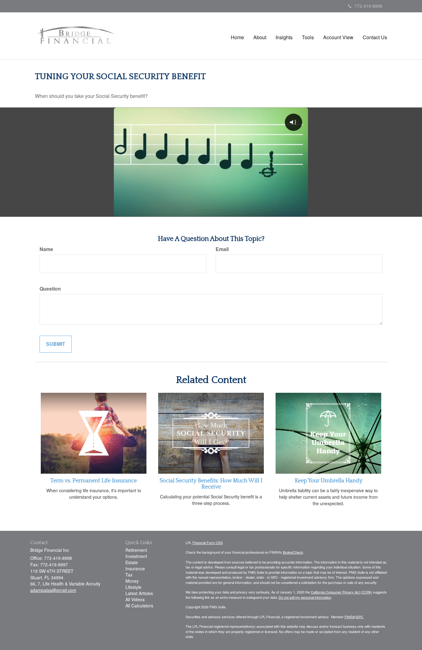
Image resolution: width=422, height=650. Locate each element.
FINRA (349, 616)
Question (50, 288)
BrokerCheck (293, 552)
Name (46, 249)
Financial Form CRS (207, 542)
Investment (136, 556)
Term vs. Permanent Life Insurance (93, 481)
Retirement (136, 550)
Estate (131, 562)
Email (222, 249)
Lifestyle (133, 587)
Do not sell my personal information (305, 597)
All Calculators (139, 605)
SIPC (359, 616)
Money (132, 581)
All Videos (135, 599)
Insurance (135, 568)
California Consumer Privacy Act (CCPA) (341, 591)
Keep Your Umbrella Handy (328, 481)
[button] (260, 37)
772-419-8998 (368, 6)
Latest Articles (139, 593)
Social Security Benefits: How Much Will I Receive (211, 484)
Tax (129, 575)
